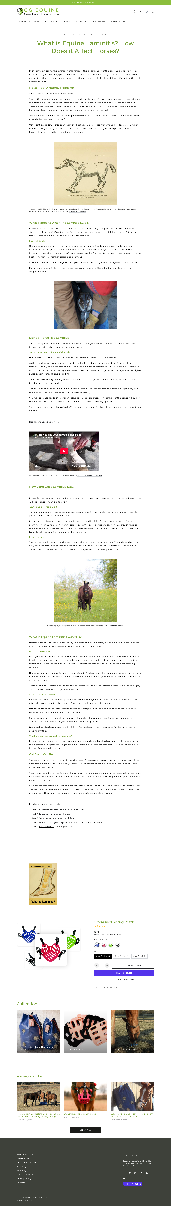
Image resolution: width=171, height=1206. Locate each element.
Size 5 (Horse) (103, 957)
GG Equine (27, 1197)
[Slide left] (19, 2)
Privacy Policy (24, 1178)
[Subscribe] (152, 1155)
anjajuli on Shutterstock (113, 626)
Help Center (23, 1158)
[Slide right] (152, 2)
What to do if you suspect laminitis (58, 822)
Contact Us (23, 1183)
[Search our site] (134, 11)
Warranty (21, 1170)
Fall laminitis (46, 826)
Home (64, 34)
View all (85, 1130)
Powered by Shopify (25, 1200)
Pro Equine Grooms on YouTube (89, 475)
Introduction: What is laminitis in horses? (61, 810)
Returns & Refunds (27, 1162)
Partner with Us (25, 1154)
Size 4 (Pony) (121, 957)
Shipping (98, 935)
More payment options (124, 979)
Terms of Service (25, 1174)
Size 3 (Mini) (139, 957)
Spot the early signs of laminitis (56, 818)
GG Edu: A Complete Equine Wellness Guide (88, 34)
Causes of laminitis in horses (54, 814)
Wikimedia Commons (77, 211)
